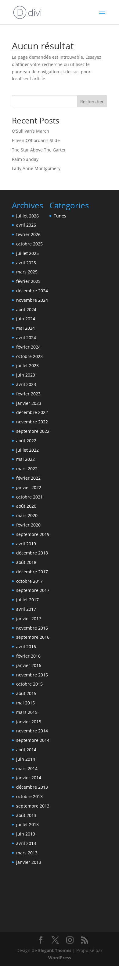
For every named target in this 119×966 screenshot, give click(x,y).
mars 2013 (27, 853)
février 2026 (28, 234)
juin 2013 (25, 834)
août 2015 (26, 693)
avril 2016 (26, 646)
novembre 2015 (32, 675)
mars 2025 (27, 272)
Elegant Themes (54, 950)
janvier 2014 (28, 777)
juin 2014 (25, 759)
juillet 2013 (27, 824)
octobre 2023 (29, 356)
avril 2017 (26, 609)
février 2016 (28, 656)
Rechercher (92, 101)
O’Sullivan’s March (30, 131)
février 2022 (28, 478)
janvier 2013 (28, 862)
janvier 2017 (28, 618)
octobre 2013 (29, 796)
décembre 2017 (32, 572)
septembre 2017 (32, 590)
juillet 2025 (27, 253)
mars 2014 (27, 768)
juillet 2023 (27, 365)
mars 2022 (27, 468)
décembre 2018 (32, 553)
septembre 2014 (32, 740)
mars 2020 (27, 515)
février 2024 (28, 347)
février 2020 (28, 525)
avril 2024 (26, 337)
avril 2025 (26, 263)
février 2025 (28, 281)
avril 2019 (26, 544)
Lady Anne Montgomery (36, 168)
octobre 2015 (29, 684)
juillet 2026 (27, 216)
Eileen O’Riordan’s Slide (36, 140)
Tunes (60, 216)
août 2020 (26, 506)
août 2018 (26, 562)
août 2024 (26, 309)
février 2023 (28, 394)
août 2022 (26, 440)
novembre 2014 (32, 731)
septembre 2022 (32, 431)
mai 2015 (25, 703)
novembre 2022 (32, 422)
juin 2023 (25, 375)
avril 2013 (26, 843)
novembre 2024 (32, 300)
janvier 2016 (28, 665)
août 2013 (26, 815)
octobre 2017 (29, 581)
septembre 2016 (32, 637)
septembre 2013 (32, 806)
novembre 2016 (32, 628)
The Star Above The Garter (39, 150)
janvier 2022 (28, 487)
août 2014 (26, 749)
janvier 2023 (28, 403)
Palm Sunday (25, 159)
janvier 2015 (28, 721)
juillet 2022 (27, 450)
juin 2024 (25, 318)
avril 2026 (26, 225)
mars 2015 (27, 712)
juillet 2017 (27, 600)
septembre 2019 (32, 534)
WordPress (59, 958)
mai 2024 (25, 328)
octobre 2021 (29, 497)
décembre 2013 (32, 787)
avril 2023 (26, 384)
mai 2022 (25, 459)
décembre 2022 (32, 412)
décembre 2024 (32, 291)
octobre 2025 (29, 244)
